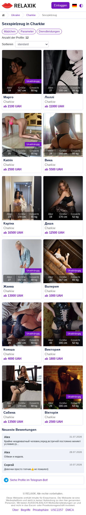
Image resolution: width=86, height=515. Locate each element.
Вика (49, 160)
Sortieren (7, 44)
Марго (8, 97)
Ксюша (9, 349)
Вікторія (51, 412)
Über (15, 510)
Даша (49, 223)
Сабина (9, 412)
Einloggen (60, 5)
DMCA (70, 510)
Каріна (8, 223)
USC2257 (57, 510)
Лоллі (49, 97)
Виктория (52, 349)
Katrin (8, 160)
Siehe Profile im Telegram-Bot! (29, 480)
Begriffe (26, 510)
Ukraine (15, 15)
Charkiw (31, 15)
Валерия (52, 286)
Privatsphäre (41, 510)
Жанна (8, 286)
